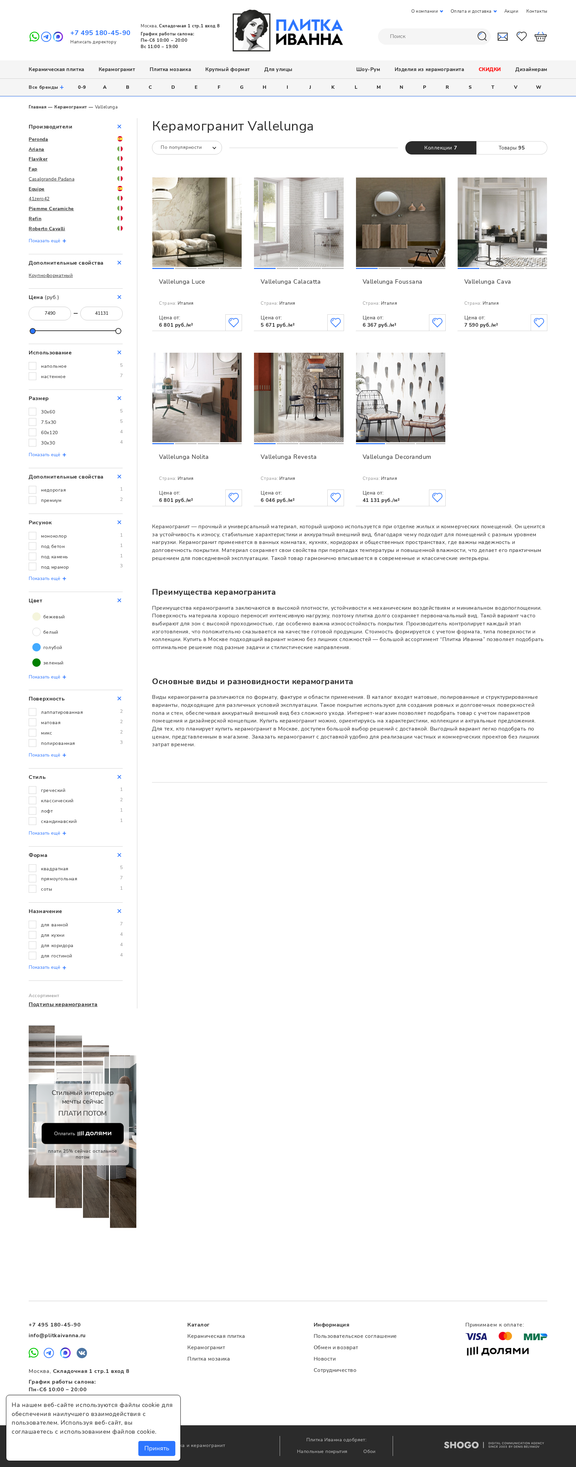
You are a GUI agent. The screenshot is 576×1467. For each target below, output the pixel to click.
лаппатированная (62, 712)
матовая (51, 722)
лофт (47, 811)
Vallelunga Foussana (393, 282)
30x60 (48, 412)
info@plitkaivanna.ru (57, 1335)
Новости (325, 1359)
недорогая (53, 490)
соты (46, 889)
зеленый (52, 663)
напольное (54, 366)
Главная (37, 107)
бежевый (53, 617)
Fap (33, 169)
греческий (53, 790)
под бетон (53, 546)
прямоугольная (59, 879)
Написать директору (93, 42)
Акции (511, 11)
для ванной (54, 925)
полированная (58, 743)
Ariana (36, 149)
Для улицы (278, 69)
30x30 (48, 443)
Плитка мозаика (170, 69)
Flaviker (38, 159)
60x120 (49, 432)
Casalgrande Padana (51, 179)
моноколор (54, 536)
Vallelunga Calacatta (291, 282)
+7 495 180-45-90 (100, 32)
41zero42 (39, 199)
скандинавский (59, 821)
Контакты (536, 11)
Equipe (36, 189)
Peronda (38, 139)
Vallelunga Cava (487, 282)
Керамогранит (117, 69)
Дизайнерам (531, 69)
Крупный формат (227, 69)
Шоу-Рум (368, 69)
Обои (369, 1451)
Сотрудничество (335, 1370)
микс (46, 733)
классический (57, 801)
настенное (53, 376)
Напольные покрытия (323, 1451)
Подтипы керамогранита (63, 1004)
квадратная (54, 869)
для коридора (57, 945)
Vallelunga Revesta (289, 457)
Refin (35, 219)
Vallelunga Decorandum (397, 457)
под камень (54, 557)
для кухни (52, 935)
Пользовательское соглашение (355, 1336)
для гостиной (56, 956)
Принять (156, 1448)
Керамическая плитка (56, 69)
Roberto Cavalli (47, 229)
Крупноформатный (51, 275)
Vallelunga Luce (182, 282)
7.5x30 (48, 422)
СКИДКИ (490, 69)
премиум (51, 500)
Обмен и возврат (336, 1347)
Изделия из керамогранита (429, 69)
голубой (52, 647)
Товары (512, 147)
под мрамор (55, 567)
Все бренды (46, 87)
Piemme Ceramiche (51, 209)
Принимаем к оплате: (494, 1325)
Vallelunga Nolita (184, 457)
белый (50, 632)
